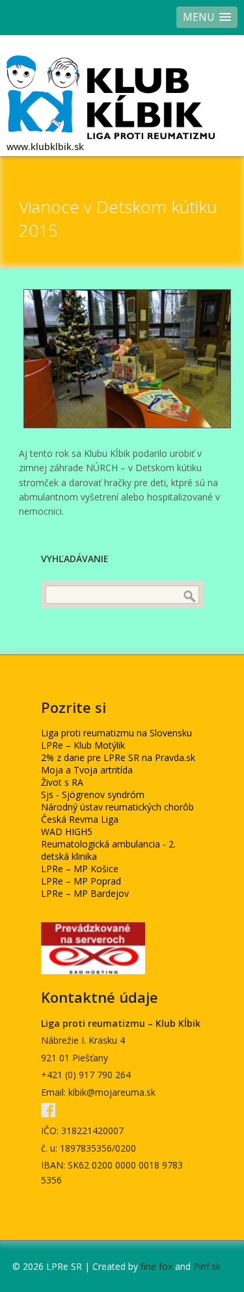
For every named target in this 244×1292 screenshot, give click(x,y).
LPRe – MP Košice (79, 868)
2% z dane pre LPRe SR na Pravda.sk (118, 757)
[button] (206, 17)
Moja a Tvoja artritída (87, 770)
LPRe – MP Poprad (81, 881)
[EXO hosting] (93, 970)
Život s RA (62, 782)
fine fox (156, 1266)
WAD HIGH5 (66, 831)
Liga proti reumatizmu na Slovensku (116, 733)
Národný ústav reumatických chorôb (117, 807)
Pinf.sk (207, 1266)
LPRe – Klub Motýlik (83, 745)
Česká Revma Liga (79, 819)
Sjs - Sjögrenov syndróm (92, 794)
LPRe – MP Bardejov (85, 893)
